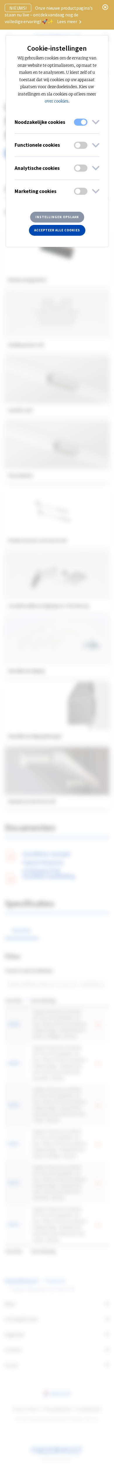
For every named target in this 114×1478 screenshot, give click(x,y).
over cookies (56, 101)
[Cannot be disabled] (80, 122)
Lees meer (67, 21)
